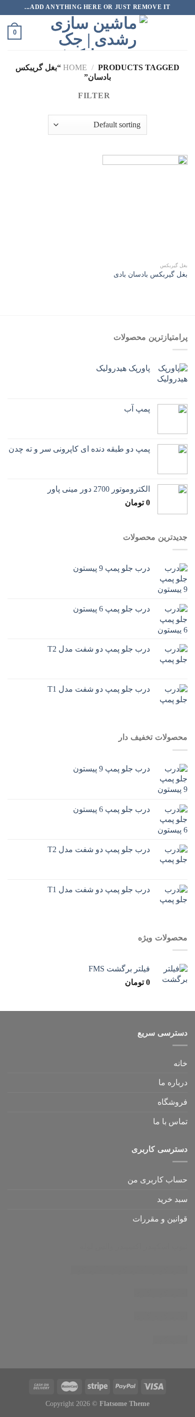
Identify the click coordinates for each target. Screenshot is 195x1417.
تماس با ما (170, 1121)
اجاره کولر (129, 1270)
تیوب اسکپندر (166, 1246)
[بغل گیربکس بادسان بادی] (145, 206)
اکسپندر (129, 1246)
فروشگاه (173, 1102)
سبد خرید (172, 1199)
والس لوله (97, 1246)
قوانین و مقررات (160, 1218)
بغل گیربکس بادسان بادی (151, 274)
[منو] (182, 32)
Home (75, 67)
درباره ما (173, 1082)
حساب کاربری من (158, 1179)
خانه (181, 1063)
